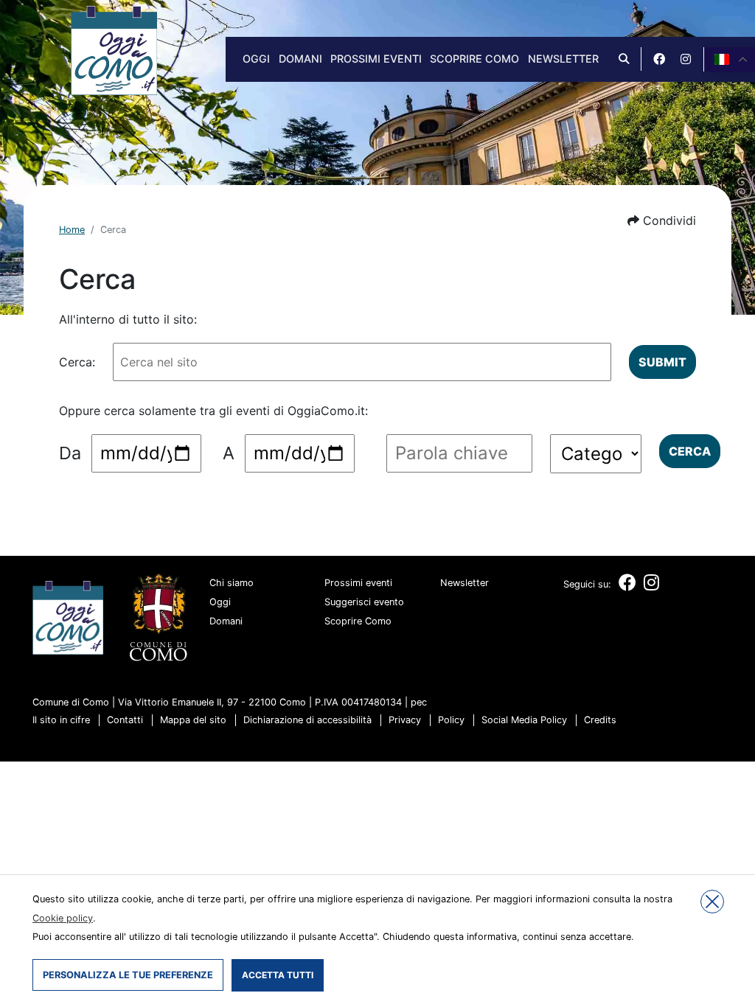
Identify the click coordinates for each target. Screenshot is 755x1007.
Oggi (256, 58)
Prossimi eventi (376, 58)
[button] (661, 220)
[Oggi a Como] (114, 49)
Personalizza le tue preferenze (128, 974)
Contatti (125, 719)
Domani (300, 58)
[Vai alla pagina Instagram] (686, 59)
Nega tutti (712, 901)
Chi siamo (231, 582)
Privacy (405, 719)
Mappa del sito (193, 719)
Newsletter (563, 58)
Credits (600, 719)
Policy (451, 719)
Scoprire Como (474, 58)
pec (419, 702)
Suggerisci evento (364, 601)
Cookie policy (62, 918)
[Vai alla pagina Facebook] (659, 59)
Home (72, 229)
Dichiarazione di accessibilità (307, 719)
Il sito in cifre (61, 719)
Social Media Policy (524, 719)
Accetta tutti (277, 974)
